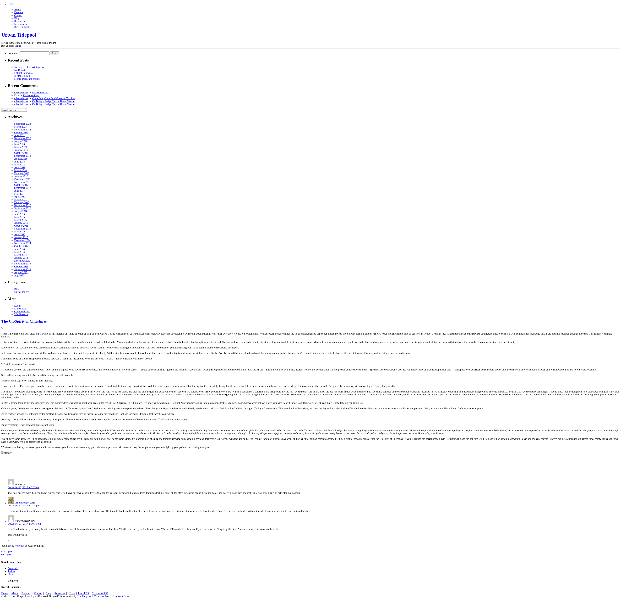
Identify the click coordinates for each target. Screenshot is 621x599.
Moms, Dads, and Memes (27, 78)
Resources (19, 21)
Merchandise (20, 24)
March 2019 (20, 147)
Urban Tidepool (18, 35)
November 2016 (22, 205)
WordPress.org (21, 314)
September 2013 (22, 269)
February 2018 (21, 173)
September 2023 (22, 123)
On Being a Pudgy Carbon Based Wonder (53, 101)
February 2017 (21, 202)
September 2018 (22, 155)
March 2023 (20, 126)
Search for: (13, 53)
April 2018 (19, 167)
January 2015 (21, 237)
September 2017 (22, 187)
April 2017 (19, 196)
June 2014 (19, 249)
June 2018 (19, 161)
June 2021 (19, 135)
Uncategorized (21, 292)
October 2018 (21, 152)
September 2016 (22, 208)
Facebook (13, 568)
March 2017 (20, 199)
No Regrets (20, 70)
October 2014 (21, 246)
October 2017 (21, 185)
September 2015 (22, 228)
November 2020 (22, 138)
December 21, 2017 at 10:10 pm (24, 523)
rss (19, 45)
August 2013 (20, 272)
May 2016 (19, 217)
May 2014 (19, 252)
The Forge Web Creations (90, 596)
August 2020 (20, 141)
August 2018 (20, 158)
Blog (16, 18)
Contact (18, 15)
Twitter (11, 571)
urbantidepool (21, 92)
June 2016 (19, 214)
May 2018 (19, 164)
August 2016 (20, 211)
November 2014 (22, 243)
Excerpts (18, 12)
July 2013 (19, 275)
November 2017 (22, 182)
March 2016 (20, 219)
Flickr (11, 574)
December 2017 (22, 179)
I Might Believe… (23, 73)
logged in (19, 545)
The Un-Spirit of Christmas (24, 321)
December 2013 (22, 260)
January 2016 (21, 222)
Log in (17, 305)
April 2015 (19, 234)
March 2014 (20, 254)
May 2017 (19, 193)
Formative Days (40, 92)
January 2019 (21, 150)
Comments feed (22, 311)
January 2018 (21, 176)
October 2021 (21, 132)
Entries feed (20, 308)
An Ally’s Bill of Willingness (29, 67)
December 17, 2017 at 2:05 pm (23, 487)
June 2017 (19, 190)
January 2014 (21, 257)
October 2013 (21, 266)
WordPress (123, 596)
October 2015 (21, 225)
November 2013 (22, 263)
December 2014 (22, 240)
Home (11, 4)
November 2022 (22, 129)
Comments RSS (100, 593)
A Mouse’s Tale (22, 75)
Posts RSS (83, 593)
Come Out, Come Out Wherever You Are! (53, 98)
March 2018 (20, 170)
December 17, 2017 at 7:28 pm (23, 505)
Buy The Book (22, 27)
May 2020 (19, 144)
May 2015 (19, 231)
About (17, 9)
